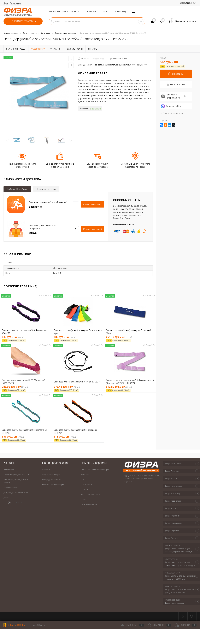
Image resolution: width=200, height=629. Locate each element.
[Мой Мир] (169, 125)
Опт (105, 12)
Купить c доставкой (92, 204)
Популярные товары (51, 475)
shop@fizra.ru (39, 625)
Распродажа (9, 470)
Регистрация (15, 3)
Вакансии (91, 12)
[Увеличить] (39, 92)
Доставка (85, 489)
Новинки (46, 470)
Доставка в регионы (46, 189)
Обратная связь (16, 625)
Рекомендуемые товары (53, 484)
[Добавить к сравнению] (71, 65)
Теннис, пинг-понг (11, 488)
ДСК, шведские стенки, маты (16, 492)
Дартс (6, 497)
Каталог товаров (23, 21)
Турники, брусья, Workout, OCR (16, 475)
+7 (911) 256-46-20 (172, 600)
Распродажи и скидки (51, 479)
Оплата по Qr (120, 12)
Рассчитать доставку (173, 113)
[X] (173, 125)
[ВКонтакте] (161, 125)
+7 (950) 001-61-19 (172, 546)
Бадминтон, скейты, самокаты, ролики (17, 481)
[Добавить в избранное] (71, 58)
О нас (83, 499)
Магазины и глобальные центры (64, 12)
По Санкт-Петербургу (17, 189)
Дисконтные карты (89, 504)
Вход (6, 3)
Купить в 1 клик (177, 84)
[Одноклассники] (165, 125)
